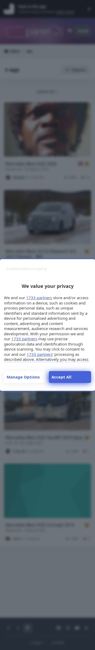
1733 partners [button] (39, 297)
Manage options (23, 377)
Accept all (61, 377)
